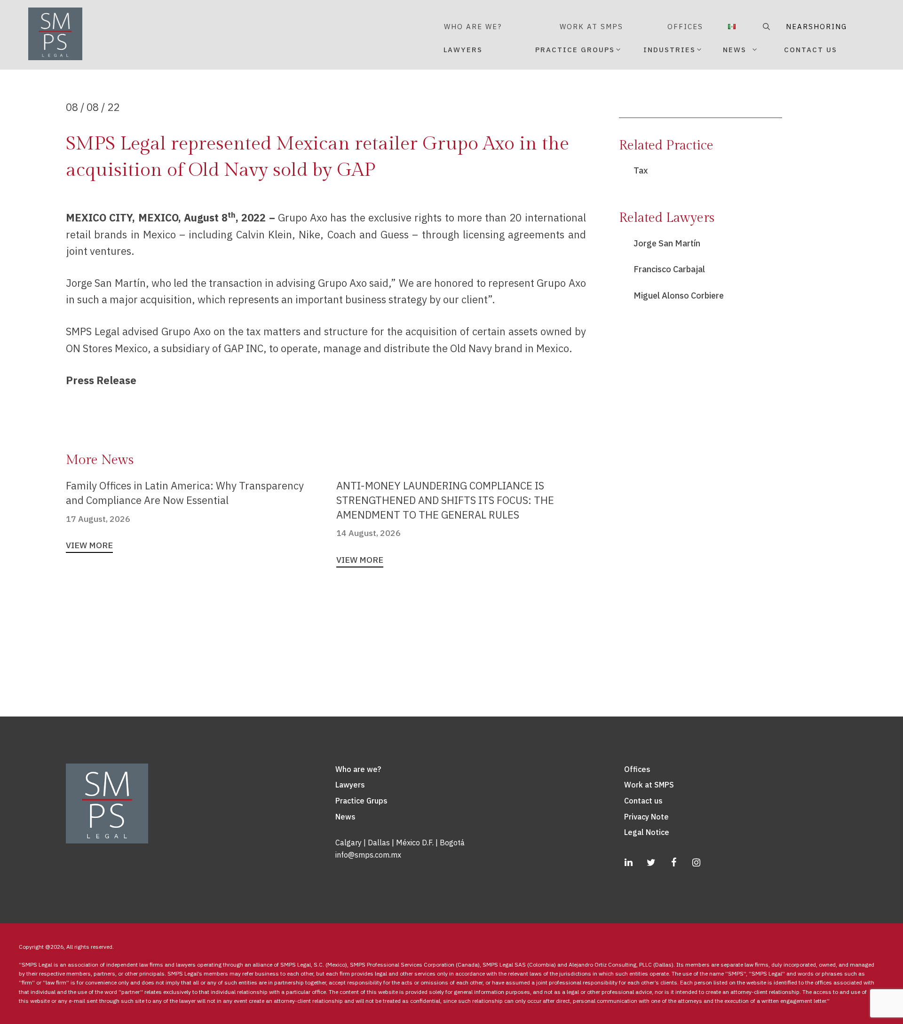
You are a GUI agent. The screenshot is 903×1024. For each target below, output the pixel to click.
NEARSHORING (799, 26)
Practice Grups (361, 800)
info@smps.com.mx (368, 854)
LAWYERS (463, 49)
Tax (641, 170)
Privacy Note (646, 816)
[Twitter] (651, 863)
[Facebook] (674, 863)
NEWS (734, 49)
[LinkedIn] (628, 863)
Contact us (643, 800)
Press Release (101, 380)
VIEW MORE (89, 545)
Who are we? (358, 769)
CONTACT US (810, 49)
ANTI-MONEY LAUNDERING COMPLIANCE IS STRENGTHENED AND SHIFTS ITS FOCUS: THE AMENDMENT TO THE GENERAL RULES (445, 500)
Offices (637, 769)
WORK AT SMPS (591, 26)
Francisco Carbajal (669, 269)
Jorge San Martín (667, 243)
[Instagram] (696, 863)
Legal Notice (646, 832)
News (345, 816)
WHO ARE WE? (473, 26)
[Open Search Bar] (765, 27)
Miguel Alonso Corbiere (679, 295)
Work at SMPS (649, 784)
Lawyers (350, 784)
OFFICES (685, 26)
